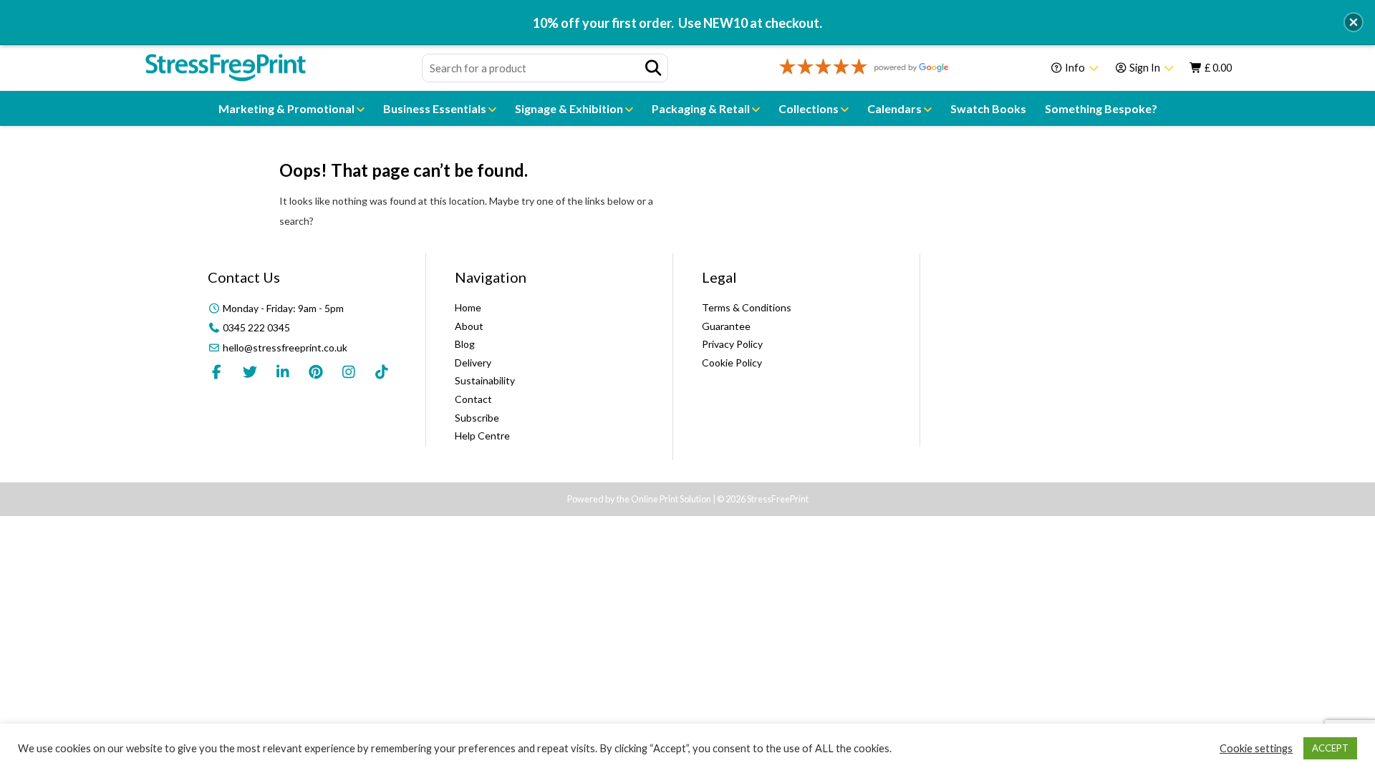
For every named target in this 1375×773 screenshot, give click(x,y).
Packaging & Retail (702, 108)
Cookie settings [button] (1256, 748)
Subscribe (477, 418)
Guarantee (726, 326)
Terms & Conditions (746, 307)
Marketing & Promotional (287, 108)
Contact (473, 399)
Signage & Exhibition (570, 108)
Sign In (1144, 68)
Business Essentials (435, 108)
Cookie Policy (732, 362)
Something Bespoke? (1101, 108)
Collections (809, 108)
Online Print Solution (671, 499)
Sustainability (485, 380)
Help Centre (482, 435)
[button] (1353, 22)
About (469, 326)
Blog (465, 344)
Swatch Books (988, 108)
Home (468, 307)
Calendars (895, 108)
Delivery (473, 362)
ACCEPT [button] (1330, 748)
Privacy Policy (732, 344)
